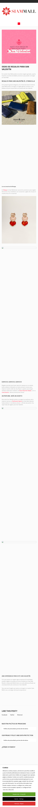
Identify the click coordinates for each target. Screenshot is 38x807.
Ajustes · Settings (19, 799)
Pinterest (20, 715)
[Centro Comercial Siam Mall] (19, 11)
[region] (19, 786)
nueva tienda (5, 392)
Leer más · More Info (8, 789)
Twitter (12, 715)
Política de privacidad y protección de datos (16, 729)
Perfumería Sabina (17, 401)
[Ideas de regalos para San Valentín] (19, 46)
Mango (5, 190)
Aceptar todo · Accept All (19, 794)
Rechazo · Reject (19, 803)
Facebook (4, 715)
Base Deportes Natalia (25, 390)
